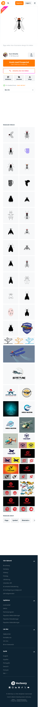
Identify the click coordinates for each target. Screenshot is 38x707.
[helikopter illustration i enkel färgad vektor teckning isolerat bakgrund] (11, 683)
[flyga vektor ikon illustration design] (11, 134)
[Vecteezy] (3, 3)
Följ (31, 56)
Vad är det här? (21, 85)
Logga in (28, 3)
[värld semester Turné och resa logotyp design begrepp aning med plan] (11, 650)
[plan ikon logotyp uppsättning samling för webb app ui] (18, 550)
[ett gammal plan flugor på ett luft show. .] (18, 563)
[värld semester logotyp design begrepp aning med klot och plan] (11, 667)
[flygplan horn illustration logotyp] (11, 602)
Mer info (7, 90)
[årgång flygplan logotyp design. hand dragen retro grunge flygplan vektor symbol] (18, 583)
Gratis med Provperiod (19, 63)
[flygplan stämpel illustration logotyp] (11, 618)
